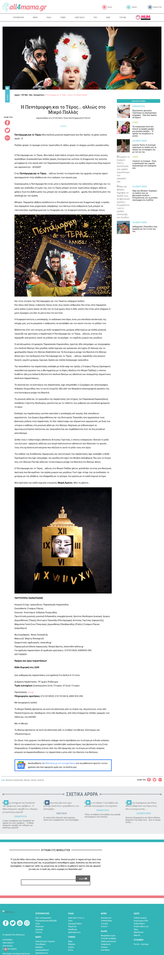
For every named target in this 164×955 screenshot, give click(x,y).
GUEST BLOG (79, 17)
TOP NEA (122, 17)
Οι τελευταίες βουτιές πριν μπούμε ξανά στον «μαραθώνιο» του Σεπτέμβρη (61, 818)
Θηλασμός (39, 947)
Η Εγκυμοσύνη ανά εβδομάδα (46, 921)
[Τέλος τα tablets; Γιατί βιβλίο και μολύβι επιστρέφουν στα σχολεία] (102, 804)
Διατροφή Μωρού (42, 950)
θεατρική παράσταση (14, 780)
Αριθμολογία (106, 944)
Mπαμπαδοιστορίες (108, 935)
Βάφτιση (137, 935)
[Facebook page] (6, 923)
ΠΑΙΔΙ (49, 17)
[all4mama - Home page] (25, 7)
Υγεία (37, 923)
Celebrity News (106, 921)
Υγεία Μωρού (40, 944)
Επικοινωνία (8, 940)
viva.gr (31, 692)
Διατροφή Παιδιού (75, 923)
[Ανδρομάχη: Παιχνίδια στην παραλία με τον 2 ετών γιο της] (123, 227)
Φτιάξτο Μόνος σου (141, 926)
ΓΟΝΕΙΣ (63, 17)
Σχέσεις (71, 947)
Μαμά (70, 941)
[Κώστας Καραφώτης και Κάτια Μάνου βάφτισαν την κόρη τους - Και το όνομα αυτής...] (143, 806)
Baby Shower (139, 932)
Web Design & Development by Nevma (16, 954)
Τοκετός (38, 932)
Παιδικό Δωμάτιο (140, 918)
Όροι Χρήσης (8, 946)
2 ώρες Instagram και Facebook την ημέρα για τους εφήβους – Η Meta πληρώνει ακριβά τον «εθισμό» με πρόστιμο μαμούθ (18, 824)
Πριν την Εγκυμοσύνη (43, 918)
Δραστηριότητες (41, 953)
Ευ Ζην (70, 950)
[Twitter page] (13, 923)
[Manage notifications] (6, 949)
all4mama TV (143, 17)
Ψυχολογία (39, 926)
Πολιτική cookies (10, 949)
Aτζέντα (7, 97)
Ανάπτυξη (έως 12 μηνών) (45, 941)
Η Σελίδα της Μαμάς (108, 938)
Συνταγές (104, 923)
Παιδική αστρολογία (108, 941)
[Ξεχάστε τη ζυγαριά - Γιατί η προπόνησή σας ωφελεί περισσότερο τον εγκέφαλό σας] (123, 169)
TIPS (95, 17)
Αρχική (16, 95)
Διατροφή (39, 929)
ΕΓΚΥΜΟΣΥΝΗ (18, 17)
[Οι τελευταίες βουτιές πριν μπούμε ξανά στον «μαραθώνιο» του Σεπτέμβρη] (61, 806)
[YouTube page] (20, 923)
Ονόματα (104, 947)
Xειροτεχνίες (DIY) (141, 921)
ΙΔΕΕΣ (108, 17)
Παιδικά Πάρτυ (139, 923)
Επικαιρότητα (39, 95)
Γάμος (136, 929)
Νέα (30, 95)
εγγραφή (83, 878)
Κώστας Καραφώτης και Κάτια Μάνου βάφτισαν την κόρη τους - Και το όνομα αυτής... (143, 819)
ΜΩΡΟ (35, 17)
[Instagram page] (27, 923)
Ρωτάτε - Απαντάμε (141, 944)
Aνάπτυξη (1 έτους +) (76, 918)
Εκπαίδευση (72, 929)
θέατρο (27, 780)
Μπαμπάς (71, 944)
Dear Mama (105, 950)
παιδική (40, 780)
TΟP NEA (24, 95)
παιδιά (33, 780)
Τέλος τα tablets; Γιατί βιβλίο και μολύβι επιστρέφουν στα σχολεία (102, 815)
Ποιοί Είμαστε (8, 943)
